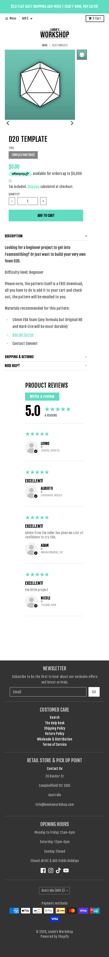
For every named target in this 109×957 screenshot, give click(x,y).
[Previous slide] (8, 123)
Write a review (42, 396)
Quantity (14, 194)
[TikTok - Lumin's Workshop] (58, 870)
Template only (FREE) (23, 155)
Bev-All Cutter (23, 335)
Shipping (33, 187)
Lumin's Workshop (60, 932)
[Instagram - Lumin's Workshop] (51, 870)
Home (44, 45)
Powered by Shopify (55, 936)
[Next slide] (71, 123)
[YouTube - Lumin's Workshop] (66, 870)
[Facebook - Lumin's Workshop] (43, 870)
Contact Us (54, 769)
